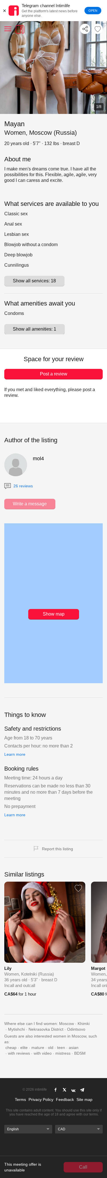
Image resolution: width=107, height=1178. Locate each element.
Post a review (53, 373)
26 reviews (22, 486)
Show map (53, 614)
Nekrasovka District (46, 1029)
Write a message (30, 503)
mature (37, 1047)
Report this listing (57, 849)
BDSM (80, 1053)
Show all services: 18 (34, 280)
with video (43, 1053)
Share (85, 29)
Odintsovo (76, 1029)
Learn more (14, 754)
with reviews (19, 1053)
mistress (62, 1053)
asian (73, 1047)
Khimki (84, 1023)
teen (61, 1047)
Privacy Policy (41, 1099)
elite (24, 1047)
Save (97, 29)
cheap (11, 1047)
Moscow (66, 1023)
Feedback (65, 1099)
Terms (20, 1099)
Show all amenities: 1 (34, 329)
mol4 (38, 458)
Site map (84, 1099)
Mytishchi (16, 1029)
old (50, 1047)
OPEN (92, 10)
